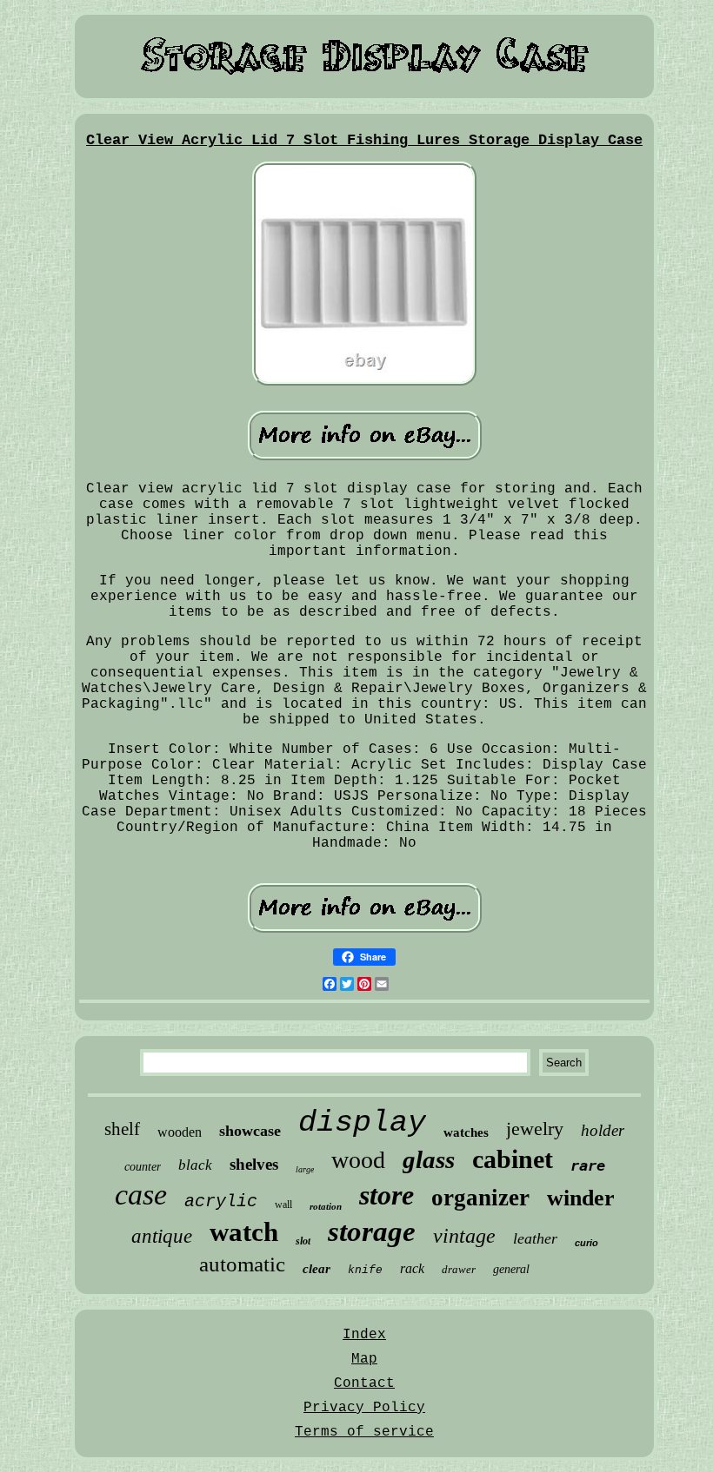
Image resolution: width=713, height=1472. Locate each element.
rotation (326, 1206)
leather (535, 1238)
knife (365, 1270)
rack (412, 1268)
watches (466, 1132)
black (195, 1165)
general (511, 1269)
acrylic (220, 1201)
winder (581, 1198)
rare (587, 1165)
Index (364, 1335)
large (305, 1169)
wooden (179, 1132)
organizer (480, 1198)
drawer (459, 1269)
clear (316, 1269)
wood (358, 1159)
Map (364, 1359)
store (386, 1195)
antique (161, 1236)
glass (429, 1159)
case (141, 1194)
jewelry (534, 1128)
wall (283, 1204)
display (362, 1123)
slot (303, 1241)
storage (372, 1231)
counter (142, 1166)
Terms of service (364, 1432)
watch (244, 1232)
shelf (122, 1129)
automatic (242, 1264)
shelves (254, 1164)
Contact (364, 1383)
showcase (250, 1130)
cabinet (512, 1159)
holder (602, 1130)
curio (586, 1243)
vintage (464, 1235)
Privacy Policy (364, 1408)
